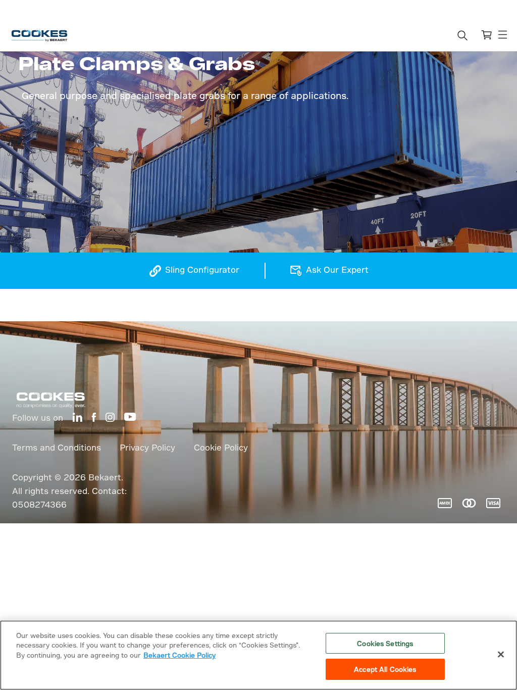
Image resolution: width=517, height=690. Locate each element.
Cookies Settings (385, 643)
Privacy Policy (147, 447)
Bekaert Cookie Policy (179, 655)
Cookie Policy (221, 447)
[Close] (501, 654)
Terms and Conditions (56, 447)
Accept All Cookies (385, 669)
